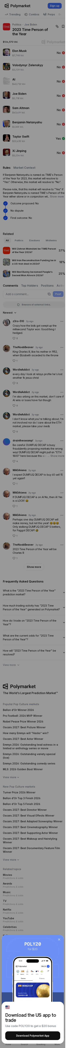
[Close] (59, 939)
